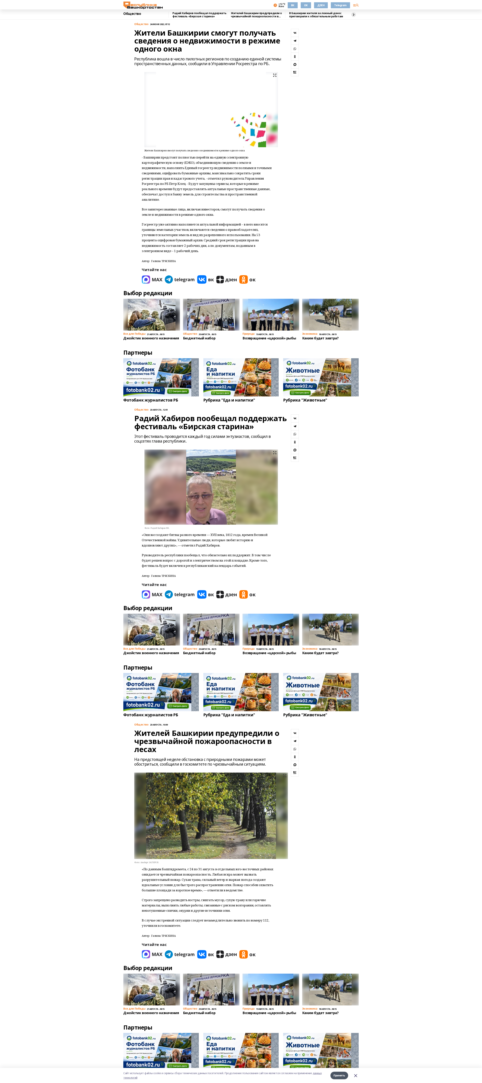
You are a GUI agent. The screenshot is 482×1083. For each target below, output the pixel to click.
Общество (132, 14)
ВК (292, 5)
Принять (339, 1075)
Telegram (340, 5)
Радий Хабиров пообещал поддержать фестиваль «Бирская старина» (199, 15)
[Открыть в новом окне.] (152, 279)
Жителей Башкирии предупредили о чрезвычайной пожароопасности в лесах (256, 15)
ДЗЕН (320, 5)
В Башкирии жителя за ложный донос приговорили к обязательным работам (316, 15)
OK (306, 5)
